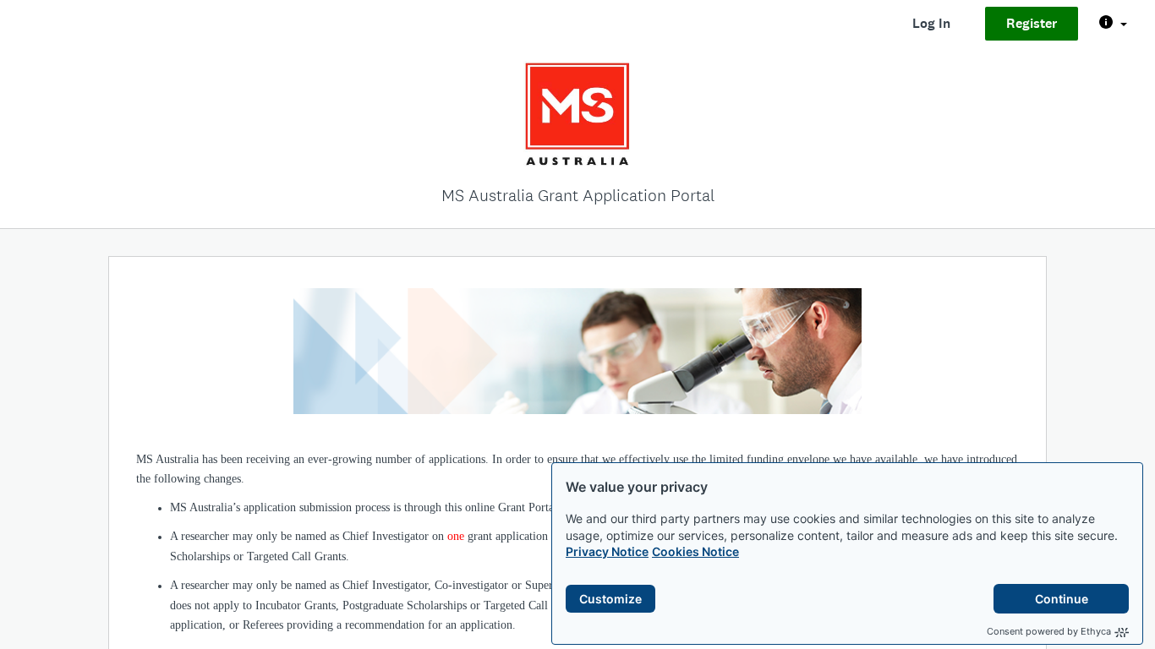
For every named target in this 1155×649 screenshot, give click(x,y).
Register (1031, 23)
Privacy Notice (607, 551)
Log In (931, 23)
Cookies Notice (695, 551)
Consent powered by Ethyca (1049, 631)
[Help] (1113, 24)
